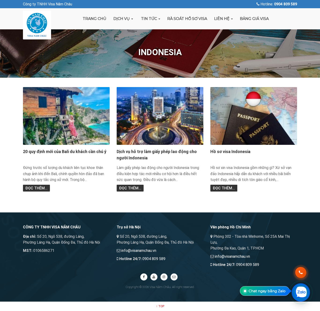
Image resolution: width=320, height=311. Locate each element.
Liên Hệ (222, 18)
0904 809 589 (153, 259)
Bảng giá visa (254, 18)
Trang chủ (94, 18)
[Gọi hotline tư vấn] (301, 272)
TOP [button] (160, 306)
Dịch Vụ (122, 18)
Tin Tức (149, 18)
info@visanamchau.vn (138, 250)
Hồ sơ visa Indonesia (230, 151)
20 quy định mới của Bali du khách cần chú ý (64, 151)
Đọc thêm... (36, 188)
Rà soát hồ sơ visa (187, 18)
